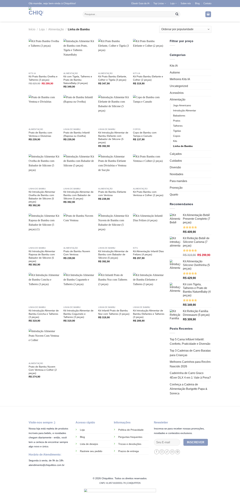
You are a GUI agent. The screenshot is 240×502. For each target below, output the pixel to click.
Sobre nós (186, 3)
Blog (197, 3)
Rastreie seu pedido (91, 451)
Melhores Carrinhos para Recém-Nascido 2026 (190, 364)
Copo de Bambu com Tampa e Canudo (145, 134)
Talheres (178, 125)
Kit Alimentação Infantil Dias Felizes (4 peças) (148, 253)
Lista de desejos (89, 444)
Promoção (176, 187)
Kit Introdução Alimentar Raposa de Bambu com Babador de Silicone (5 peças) (42, 256)
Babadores (179, 115)
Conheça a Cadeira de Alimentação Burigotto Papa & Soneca (188, 389)
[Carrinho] (208, 14)
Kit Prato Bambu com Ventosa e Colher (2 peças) (148, 193)
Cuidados (176, 160)
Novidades (176, 174)
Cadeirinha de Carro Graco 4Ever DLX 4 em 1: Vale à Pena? (190, 375)
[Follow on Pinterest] (177, 451)
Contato (207, 3)
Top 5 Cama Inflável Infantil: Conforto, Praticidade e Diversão (190, 341)
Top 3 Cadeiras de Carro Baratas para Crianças (190, 353)
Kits (175, 141)
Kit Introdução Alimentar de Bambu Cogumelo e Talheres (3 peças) (78, 313)
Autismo (175, 72)
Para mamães (178, 181)
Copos (176, 135)
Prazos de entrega (128, 451)
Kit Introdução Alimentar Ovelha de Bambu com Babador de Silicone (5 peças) (42, 196)
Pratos (176, 120)
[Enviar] (177, 14)
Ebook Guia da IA (140, 3)
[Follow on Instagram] (161, 451)
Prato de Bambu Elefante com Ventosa (112, 193)
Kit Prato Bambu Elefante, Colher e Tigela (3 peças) (112, 78)
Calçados (176, 153)
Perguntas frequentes (130, 437)
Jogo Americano (182, 105)
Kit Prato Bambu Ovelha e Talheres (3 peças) (43, 78)
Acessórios (177, 92)
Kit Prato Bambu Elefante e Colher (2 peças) (148, 78)
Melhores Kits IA (180, 79)
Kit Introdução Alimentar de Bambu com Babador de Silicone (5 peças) (78, 195)
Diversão (175, 167)
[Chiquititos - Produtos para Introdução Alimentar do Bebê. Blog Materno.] (53, 14)
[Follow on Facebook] (156, 451)
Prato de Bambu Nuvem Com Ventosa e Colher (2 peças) (43, 370)
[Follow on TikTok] (167, 451)
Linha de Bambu (183, 146)
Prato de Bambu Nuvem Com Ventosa (76, 253)
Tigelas (177, 130)
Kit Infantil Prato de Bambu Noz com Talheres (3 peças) (113, 312)
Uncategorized (179, 86)
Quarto (174, 194)
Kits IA (174, 65)
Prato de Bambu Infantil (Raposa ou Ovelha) (76, 134)
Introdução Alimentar (184, 110)
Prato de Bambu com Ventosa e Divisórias (40, 134)
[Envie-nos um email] (172, 451)
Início (32, 29)
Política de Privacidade (131, 429)
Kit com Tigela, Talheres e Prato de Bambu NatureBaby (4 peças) (77, 79)
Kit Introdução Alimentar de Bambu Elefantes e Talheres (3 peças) (148, 313)
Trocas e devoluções (129, 444)
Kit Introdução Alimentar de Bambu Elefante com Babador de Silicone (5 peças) (113, 137)
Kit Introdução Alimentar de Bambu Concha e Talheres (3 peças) (44, 313)
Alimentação (56, 29)
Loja (172, 3)
